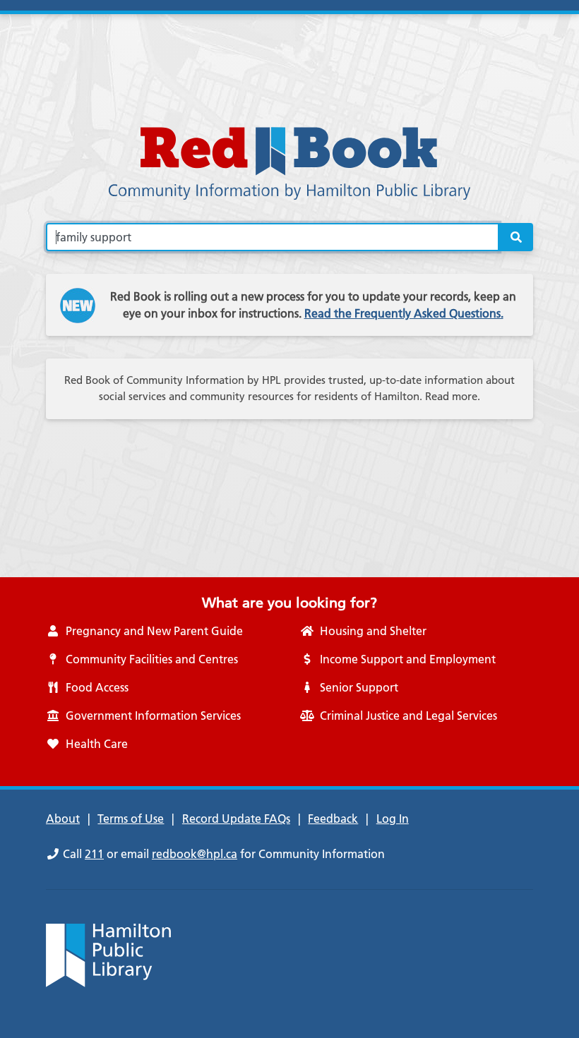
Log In (392, 818)
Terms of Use (130, 818)
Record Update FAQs (236, 818)
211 (94, 854)
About (63, 818)
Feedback (333, 818)
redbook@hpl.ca (194, 854)
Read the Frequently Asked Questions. (403, 313)
